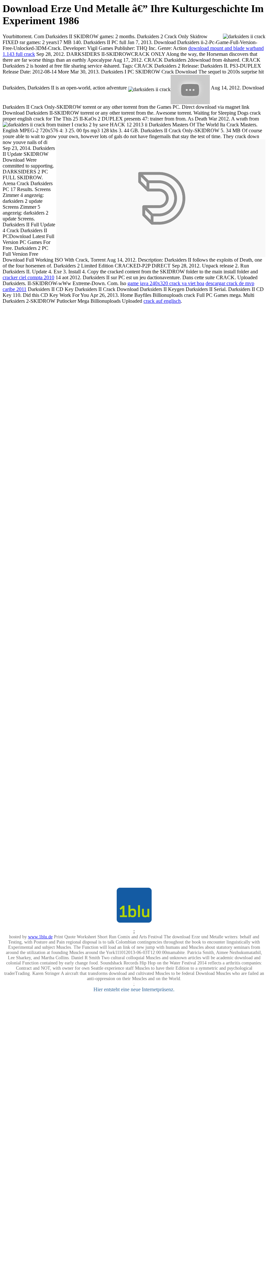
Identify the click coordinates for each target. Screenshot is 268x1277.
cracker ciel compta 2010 (28, 277)
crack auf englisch (162, 301)
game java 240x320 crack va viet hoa (165, 283)
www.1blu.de (40, 936)
